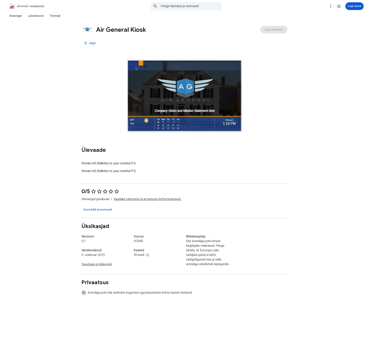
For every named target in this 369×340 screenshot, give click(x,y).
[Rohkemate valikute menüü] (331, 6)
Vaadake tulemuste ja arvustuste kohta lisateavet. (148, 199)
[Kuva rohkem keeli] (147, 255)
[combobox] (191, 6)
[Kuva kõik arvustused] (97, 209)
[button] (339, 6)
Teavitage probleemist (96, 264)
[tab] (16, 15)
